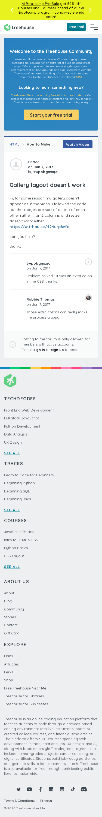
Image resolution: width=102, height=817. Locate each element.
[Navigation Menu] (94, 27)
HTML (14, 144)
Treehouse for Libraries (24, 696)
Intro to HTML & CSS (21, 540)
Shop (8, 680)
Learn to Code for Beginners (29, 475)
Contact (10, 625)
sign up (57, 349)
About (9, 593)
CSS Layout (14, 556)
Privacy (46, 800)
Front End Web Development (29, 410)
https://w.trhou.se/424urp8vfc (39, 226)
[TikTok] (73, 789)
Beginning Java (17, 499)
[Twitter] (18, 789)
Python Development (22, 426)
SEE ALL (12, 453)
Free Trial (76, 27)
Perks (8, 672)
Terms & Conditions (19, 800)
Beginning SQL (17, 491)
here (79, 77)
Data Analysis (15, 434)
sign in (39, 349)
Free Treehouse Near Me (25, 688)
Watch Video (77, 144)
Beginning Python (19, 483)
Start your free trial (51, 115)
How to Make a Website (48, 144)
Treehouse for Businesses (26, 704)
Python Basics (16, 548)
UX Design (13, 442)
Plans (8, 656)
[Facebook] (40, 789)
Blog (8, 601)
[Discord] (84, 789)
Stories (10, 617)
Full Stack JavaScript (21, 418)
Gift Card (11, 633)
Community (14, 609)
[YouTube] (29, 789)
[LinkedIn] (51, 789)
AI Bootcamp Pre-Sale (40, 3)
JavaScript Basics (18, 531)
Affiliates (11, 664)
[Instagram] (62, 789)
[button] (12, 10)
